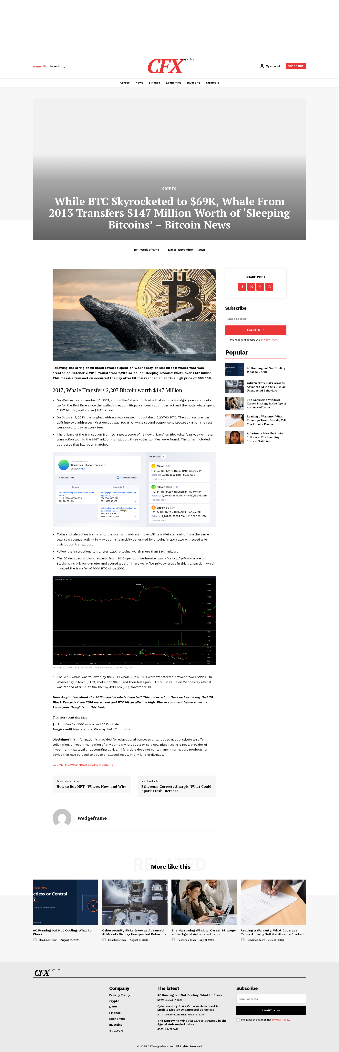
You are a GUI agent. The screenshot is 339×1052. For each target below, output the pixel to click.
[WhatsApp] (269, 287)
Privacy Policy (269, 339)
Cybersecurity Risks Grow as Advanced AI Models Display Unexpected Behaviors (266, 386)
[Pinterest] (260, 287)
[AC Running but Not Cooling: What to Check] (234, 369)
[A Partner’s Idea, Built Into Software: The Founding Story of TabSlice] (234, 437)
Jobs (160, 1029)
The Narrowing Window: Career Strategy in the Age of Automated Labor (266, 403)
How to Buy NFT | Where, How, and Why (91, 786)
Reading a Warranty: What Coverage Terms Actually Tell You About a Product (266, 420)
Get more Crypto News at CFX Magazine (83, 764)
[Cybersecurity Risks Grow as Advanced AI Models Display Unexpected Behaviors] (234, 386)
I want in (253, 330)
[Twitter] (251, 287)
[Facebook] (242, 287)
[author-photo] (35, 940)
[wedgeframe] (62, 818)
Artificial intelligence (172, 1014)
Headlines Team (48, 940)
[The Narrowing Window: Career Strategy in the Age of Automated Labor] (234, 403)
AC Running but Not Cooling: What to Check (266, 370)
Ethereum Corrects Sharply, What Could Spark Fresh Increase (176, 788)
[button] (58, 66)
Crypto (169, 188)
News (160, 1000)
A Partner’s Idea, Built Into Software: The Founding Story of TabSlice (265, 437)
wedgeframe (149, 249)
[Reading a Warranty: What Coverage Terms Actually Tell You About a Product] (234, 420)
